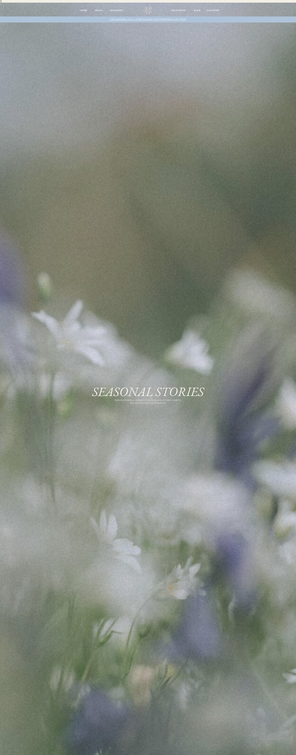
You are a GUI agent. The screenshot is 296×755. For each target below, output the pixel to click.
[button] (197, 11)
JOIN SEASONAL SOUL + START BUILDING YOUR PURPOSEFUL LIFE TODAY (148, 19)
